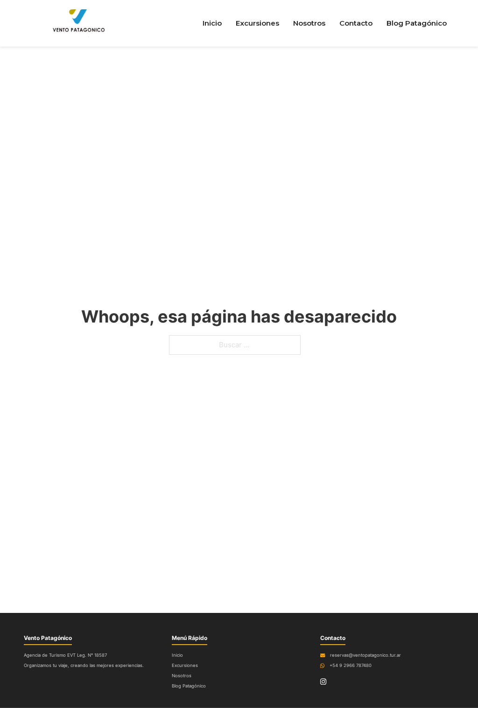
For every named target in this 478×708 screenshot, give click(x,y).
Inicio (212, 23)
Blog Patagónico (417, 23)
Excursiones (257, 23)
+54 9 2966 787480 (351, 665)
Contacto (356, 23)
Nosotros (309, 23)
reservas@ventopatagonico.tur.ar (365, 655)
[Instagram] (323, 682)
